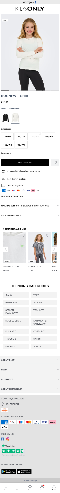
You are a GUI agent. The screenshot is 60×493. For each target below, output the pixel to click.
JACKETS (37, 302)
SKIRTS (36, 338)
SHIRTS (37, 346)
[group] (14, 252)
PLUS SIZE (10, 331)
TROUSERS (38, 310)
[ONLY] (30, 9)
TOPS (36, 295)
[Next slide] (54, 249)
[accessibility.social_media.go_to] (2, 439)
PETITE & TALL (12, 302)
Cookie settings (30, 480)
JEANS (8, 295)
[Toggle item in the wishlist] (55, 162)
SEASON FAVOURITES (11, 311)
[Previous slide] (5, 249)
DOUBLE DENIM (13, 320)
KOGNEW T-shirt (15, 96)
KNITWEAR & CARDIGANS (39, 322)
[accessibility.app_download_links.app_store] (24, 474)
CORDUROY (39, 331)
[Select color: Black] (5, 118)
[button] (7, 136)
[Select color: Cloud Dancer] (15, 118)
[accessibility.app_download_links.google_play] (8, 474)
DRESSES (9, 346)
